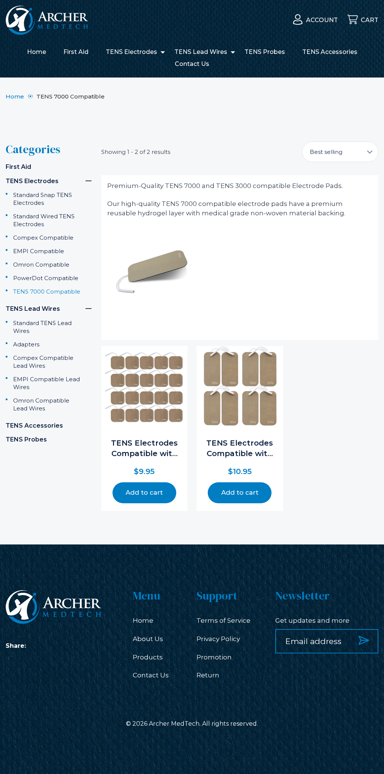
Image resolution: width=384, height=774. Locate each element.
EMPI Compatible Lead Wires (46, 383)
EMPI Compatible (38, 251)
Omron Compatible (41, 264)
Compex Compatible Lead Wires (43, 361)
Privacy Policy (218, 639)
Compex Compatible (43, 237)
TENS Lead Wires (200, 51)
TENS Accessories (329, 51)
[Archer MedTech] (47, 20)
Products (148, 657)
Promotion (214, 657)
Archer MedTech (174, 723)
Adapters (26, 344)
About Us (148, 639)
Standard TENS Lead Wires (42, 326)
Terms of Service (223, 620)
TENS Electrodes (131, 51)
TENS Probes (264, 51)
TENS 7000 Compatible (46, 291)
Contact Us (192, 63)
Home (36, 51)
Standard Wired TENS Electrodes (44, 220)
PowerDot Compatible (45, 278)
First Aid (75, 51)
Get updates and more (312, 620)
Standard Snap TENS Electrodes (42, 198)
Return (207, 675)
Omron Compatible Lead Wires (41, 404)
